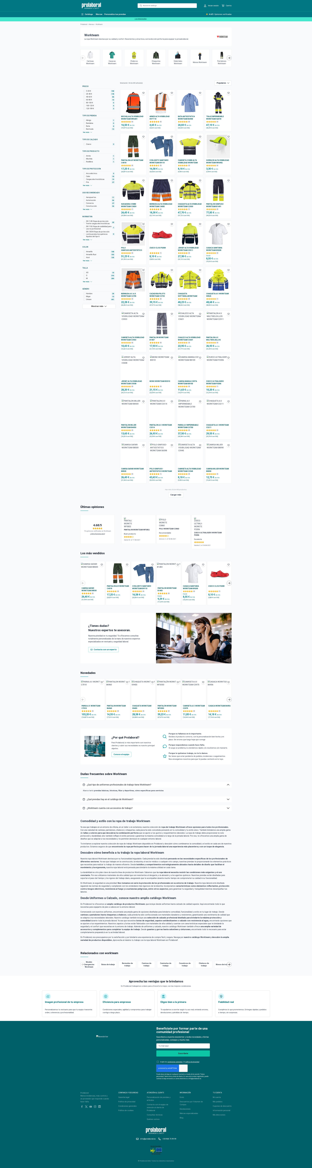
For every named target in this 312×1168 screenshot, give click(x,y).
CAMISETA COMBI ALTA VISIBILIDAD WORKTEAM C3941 (188, 161)
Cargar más (175, 495)
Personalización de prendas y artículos (158, 1098)
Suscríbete (183, 1053)
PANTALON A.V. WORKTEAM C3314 (161, 426)
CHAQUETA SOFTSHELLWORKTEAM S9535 (187, 295)
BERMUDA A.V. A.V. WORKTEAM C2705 (128, 295)
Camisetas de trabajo (165, 964)
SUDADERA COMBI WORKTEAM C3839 (128, 205)
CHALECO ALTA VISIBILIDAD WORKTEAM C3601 (189, 338)
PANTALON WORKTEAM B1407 (159, 338)
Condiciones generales (127, 1106)
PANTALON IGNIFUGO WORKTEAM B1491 (215, 205)
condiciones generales (174, 1062)
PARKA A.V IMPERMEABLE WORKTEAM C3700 (188, 426)
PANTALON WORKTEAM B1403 (167, 589)
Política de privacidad (126, 1102)
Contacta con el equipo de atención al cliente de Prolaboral (157, 1107)
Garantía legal (123, 1097)
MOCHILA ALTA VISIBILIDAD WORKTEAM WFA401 (132, 117)
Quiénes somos (153, 1119)
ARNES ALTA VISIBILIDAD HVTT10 (160, 117)
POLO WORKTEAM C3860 (169, 529)
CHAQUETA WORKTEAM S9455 (141, 707)
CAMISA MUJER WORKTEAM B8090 (217, 470)
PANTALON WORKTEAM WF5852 (137, 530)
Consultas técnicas (155, 1115)
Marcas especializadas (189, 1113)
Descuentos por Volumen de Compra (191, 1103)
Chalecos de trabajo (204, 964)
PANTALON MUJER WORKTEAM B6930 (128, 426)
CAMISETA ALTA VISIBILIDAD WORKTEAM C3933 (132, 338)
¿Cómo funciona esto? (97, 534)
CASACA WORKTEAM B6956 (219, 706)
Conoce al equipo (121, 754)
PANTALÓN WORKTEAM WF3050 (167, 707)
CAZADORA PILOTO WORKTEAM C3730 (157, 295)
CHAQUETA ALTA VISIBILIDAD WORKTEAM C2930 (190, 205)
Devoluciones (185, 1109)
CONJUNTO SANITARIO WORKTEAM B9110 (159, 161)
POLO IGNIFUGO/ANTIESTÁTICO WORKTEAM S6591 (131, 249)
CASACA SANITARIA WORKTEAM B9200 (214, 249)
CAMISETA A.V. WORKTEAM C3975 (194, 707)
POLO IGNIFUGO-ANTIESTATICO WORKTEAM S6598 (161, 470)
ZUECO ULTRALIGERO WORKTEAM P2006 (215, 382)
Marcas (91, 24)
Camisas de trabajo (146, 964)
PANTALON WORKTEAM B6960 (116, 707)
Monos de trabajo (223, 964)
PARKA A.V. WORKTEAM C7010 (91, 707)
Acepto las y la (179, 1062)
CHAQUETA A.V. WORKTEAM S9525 (217, 295)
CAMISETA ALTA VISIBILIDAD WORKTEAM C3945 (189, 470)
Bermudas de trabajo (127, 964)
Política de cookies (126, 1110)
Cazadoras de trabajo (184, 964)
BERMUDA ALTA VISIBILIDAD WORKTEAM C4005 (161, 205)
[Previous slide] (82, 57)
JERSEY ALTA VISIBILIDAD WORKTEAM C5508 (131, 382)
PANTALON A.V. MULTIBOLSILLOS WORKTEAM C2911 (213, 338)
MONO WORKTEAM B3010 (160, 381)
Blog (181, 1118)
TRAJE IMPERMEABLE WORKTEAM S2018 (215, 117)
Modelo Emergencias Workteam (89, 964)
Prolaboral (83, 24)
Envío (182, 1097)
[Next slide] (229, 57)
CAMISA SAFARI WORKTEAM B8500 (132, 470)
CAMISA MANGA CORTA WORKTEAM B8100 (187, 382)
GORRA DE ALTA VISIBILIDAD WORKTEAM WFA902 (217, 161)
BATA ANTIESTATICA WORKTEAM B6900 (186, 117)
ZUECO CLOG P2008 (158, 248)
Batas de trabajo (108, 964)
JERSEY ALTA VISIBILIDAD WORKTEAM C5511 (188, 249)
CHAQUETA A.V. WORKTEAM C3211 (217, 426)
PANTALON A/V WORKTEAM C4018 (132, 161)
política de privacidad (192, 1062)
